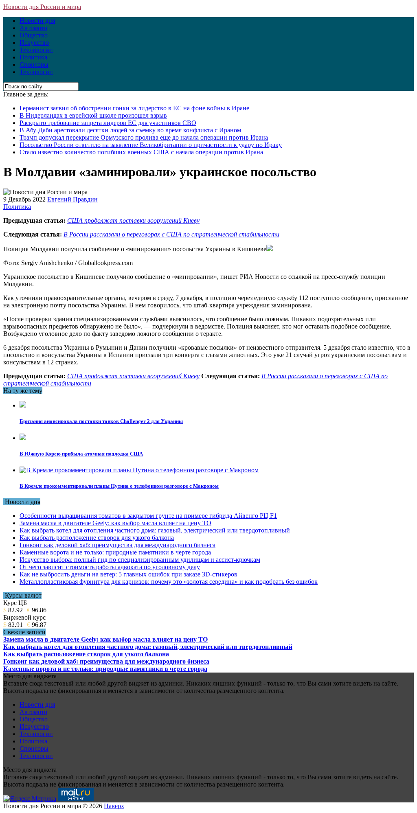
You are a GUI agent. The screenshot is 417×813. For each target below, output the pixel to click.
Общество (34, 35)
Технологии (36, 49)
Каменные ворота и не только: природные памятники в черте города (115, 552)
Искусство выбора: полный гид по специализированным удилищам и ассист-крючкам (140, 559)
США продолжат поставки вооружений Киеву (133, 220)
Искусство (34, 42)
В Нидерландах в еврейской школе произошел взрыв (93, 115)
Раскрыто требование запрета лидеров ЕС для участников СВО (108, 122)
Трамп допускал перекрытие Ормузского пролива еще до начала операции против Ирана (144, 137)
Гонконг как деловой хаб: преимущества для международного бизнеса (117, 544)
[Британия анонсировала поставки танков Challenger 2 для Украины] (23, 405)
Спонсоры (34, 64)
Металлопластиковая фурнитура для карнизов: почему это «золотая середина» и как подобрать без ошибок (169, 581)
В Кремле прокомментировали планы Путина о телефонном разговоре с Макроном (119, 486)
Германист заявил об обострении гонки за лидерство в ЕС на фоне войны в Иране (134, 108)
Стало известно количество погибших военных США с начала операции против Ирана (141, 152)
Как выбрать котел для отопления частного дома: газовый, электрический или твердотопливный (155, 530)
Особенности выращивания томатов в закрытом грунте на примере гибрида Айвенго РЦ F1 (148, 515)
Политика (33, 57)
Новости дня (37, 20)
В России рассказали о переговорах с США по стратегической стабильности (171, 234)
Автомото (33, 27)
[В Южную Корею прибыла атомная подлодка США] (23, 437)
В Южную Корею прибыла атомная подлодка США (81, 454)
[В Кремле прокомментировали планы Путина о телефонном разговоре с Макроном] (139, 470)
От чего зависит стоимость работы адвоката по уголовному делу (110, 566)
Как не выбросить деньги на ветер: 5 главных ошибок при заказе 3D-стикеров (128, 574)
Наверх (114, 805)
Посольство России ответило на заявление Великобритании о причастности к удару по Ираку (151, 144)
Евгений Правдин (72, 199)
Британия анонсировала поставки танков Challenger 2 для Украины (101, 421)
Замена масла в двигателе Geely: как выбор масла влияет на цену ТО (115, 522)
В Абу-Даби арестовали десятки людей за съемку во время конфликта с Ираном (130, 130)
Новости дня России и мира (42, 6)
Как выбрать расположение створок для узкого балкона (97, 537)
